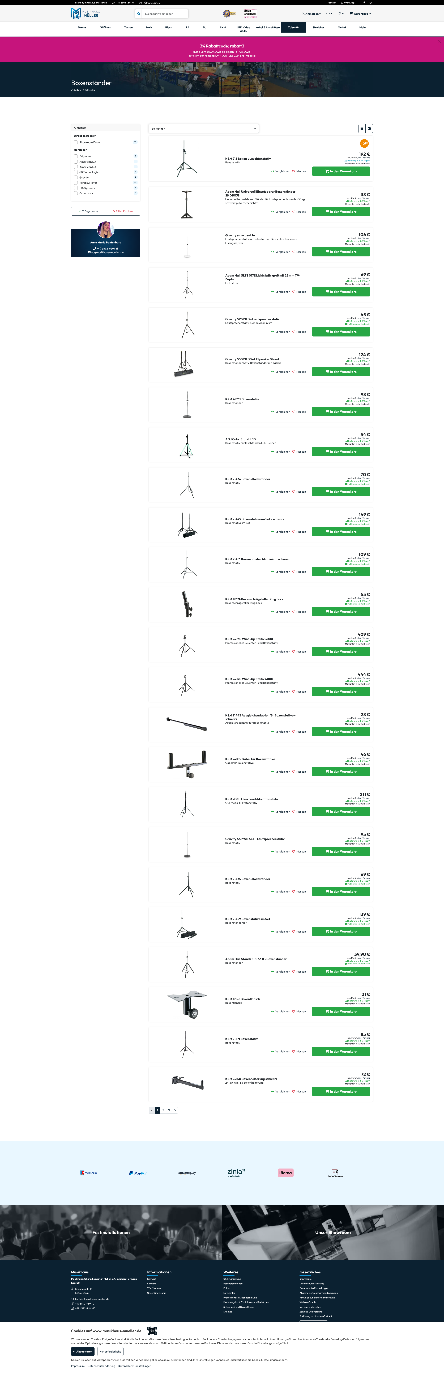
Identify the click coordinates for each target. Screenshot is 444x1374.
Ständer (90, 90)
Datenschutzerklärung (101, 1366)
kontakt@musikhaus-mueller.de (91, 2)
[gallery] (369, 128)
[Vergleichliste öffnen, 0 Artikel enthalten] (329, 14)
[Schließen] (439, 41)
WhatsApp (349, 2)
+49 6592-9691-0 (125, 2)
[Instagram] (371, 2)
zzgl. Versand (364, 198)
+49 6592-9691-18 (107, 248)
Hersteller (80, 149)
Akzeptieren (84, 1351)
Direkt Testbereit (85, 135)
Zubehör (76, 90)
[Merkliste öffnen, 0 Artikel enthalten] (341, 14)
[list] (362, 128)
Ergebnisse (90, 211)
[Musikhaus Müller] (85, 13)
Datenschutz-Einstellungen (134, 1366)
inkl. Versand (364, 157)
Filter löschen (124, 211)
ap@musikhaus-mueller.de (107, 252)
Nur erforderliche (110, 1351)
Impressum (78, 1366)
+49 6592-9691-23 (85, 1308)
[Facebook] (364, 2)
